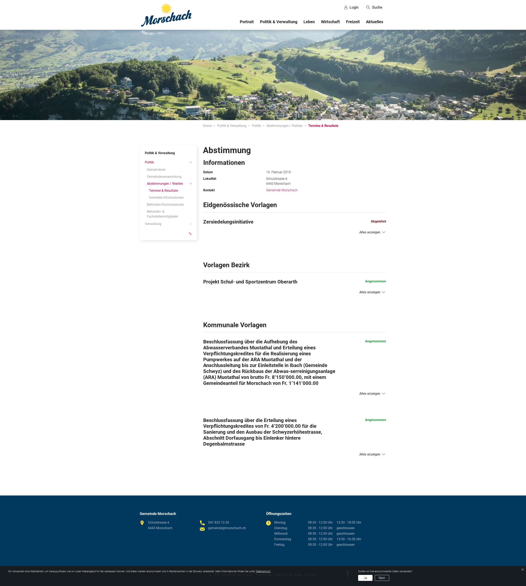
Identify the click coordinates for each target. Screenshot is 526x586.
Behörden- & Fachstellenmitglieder (162, 214)
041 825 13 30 (218, 522)
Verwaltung (153, 224)
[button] (374, 7)
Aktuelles (374, 21)
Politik (149, 162)
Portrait (247, 21)
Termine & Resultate (163, 191)
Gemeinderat (156, 170)
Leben (309, 21)
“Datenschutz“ (263, 571)
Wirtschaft (330, 21)
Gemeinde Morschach (282, 190)
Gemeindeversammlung (164, 177)
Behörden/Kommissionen (165, 204)
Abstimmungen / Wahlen (165, 184)
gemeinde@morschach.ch (227, 528)
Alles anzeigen (369, 232)
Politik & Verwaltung (278, 21)
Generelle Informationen (166, 198)
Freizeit (353, 21)
